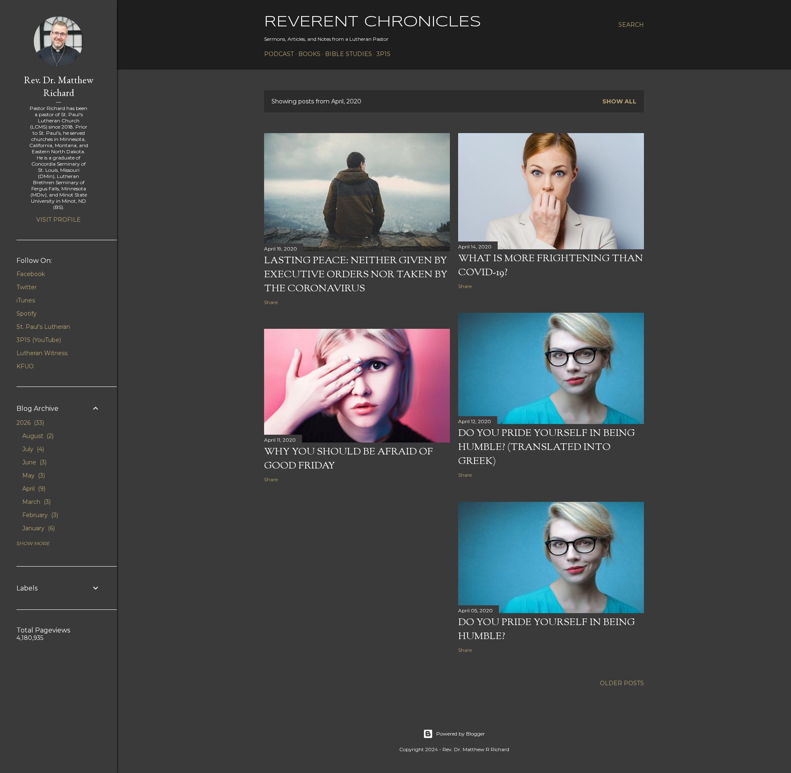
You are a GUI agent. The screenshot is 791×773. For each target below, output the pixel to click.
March (35, 502)
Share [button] (271, 302)
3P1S (384, 54)
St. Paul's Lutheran (43, 326)
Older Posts (622, 683)
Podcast (279, 54)
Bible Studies (348, 54)
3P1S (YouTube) (38, 340)
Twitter (26, 287)
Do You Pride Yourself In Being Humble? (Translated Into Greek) (546, 447)
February (39, 515)
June (33, 462)
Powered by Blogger (460, 734)
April (33, 488)
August (37, 436)
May (32, 475)
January (37, 528)
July (32, 449)
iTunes (25, 300)
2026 (29, 422)
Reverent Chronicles (372, 22)
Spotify (26, 313)
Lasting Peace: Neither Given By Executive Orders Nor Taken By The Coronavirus (355, 275)
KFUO (25, 366)
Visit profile (58, 219)
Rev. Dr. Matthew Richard (59, 86)
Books (309, 54)
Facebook (30, 274)
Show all (619, 101)
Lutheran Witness (42, 353)
